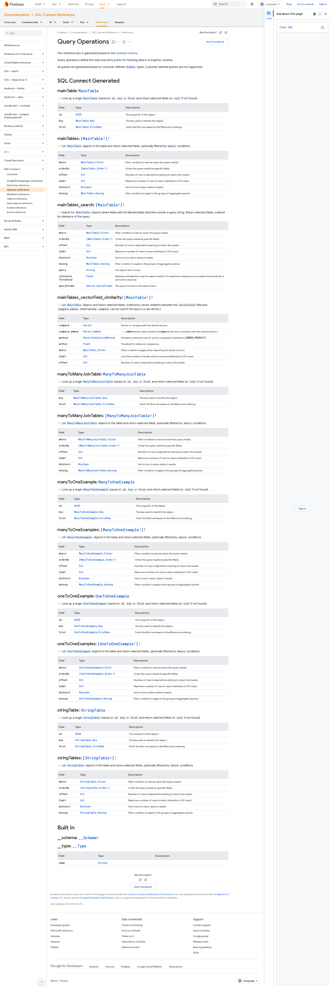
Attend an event (130, 947)
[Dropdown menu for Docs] (110, 4)
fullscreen (320, 14)
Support (121, 4)
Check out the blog (132, 925)
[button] (20, 54)
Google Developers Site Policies (96, 897)
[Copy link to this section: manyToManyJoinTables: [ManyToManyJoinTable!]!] (160, 416)
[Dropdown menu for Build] (45, 4)
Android (93, 966)
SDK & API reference (62, 930)
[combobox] (229, 4)
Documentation (16, 15)
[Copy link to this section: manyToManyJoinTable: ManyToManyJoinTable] (149, 374)
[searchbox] (23, 33)
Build (38, 4)
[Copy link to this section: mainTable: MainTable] (102, 91)
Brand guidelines (202, 947)
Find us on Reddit (131, 930)
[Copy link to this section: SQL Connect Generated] (122, 81)
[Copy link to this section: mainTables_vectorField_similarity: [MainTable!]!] (156, 298)
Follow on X (128, 936)
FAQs (196, 952)
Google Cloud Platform (149, 966)
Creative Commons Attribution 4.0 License (150, 894)
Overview (10, 22)
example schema (126, 53)
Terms (54, 980)
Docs (102, 4)
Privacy (64, 980)
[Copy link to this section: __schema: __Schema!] (102, 838)
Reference (102, 22)
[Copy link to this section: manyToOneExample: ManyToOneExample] (138, 482)
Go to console (305, 4)
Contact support (202, 925)
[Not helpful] (225, 32)
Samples (119, 22)
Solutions (73, 4)
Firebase (61, 32)
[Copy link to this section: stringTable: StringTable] (108, 710)
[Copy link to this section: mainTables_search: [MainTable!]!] (128, 205)
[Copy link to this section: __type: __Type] (89, 846)
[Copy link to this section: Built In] (77, 828)
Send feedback (215, 41)
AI (50, 22)
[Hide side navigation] (41, 981)
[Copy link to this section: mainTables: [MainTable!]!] (113, 139)
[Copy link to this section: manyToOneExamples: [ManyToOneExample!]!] (149, 530)
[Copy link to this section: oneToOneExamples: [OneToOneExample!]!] (143, 644)
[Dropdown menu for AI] (56, 22)
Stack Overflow (201, 930)
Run (55, 4)
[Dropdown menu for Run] (61, 4)
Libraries (55, 941)
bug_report (314, 14)
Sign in (323, 4)
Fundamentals (30, 22)
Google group (200, 936)
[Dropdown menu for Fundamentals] (42, 22)
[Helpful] (220, 32)
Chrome (109, 966)
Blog (289, 4)
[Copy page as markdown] (124, 42)
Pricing (89, 4)
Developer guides (60, 925)
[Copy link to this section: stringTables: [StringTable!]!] (119, 758)
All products (175, 966)
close (325, 14)
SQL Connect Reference (55, 15)
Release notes (200, 941)
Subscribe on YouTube (133, 941)
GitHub (54, 947)
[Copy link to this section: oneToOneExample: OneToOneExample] (132, 596)
